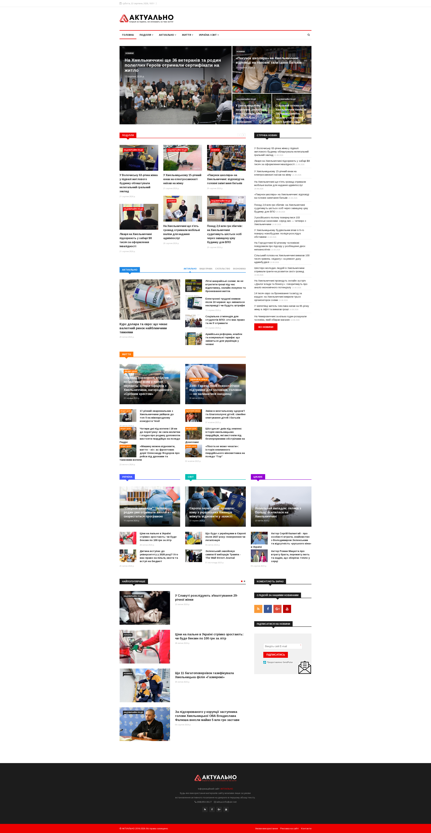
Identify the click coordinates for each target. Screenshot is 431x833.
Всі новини (265, 327)
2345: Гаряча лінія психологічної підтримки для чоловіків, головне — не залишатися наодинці (215, 390)
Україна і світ (208, 34)
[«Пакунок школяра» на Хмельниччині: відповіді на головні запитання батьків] (226, 158)
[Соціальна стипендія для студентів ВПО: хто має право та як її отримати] (193, 321)
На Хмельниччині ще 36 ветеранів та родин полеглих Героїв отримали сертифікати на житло (173, 65)
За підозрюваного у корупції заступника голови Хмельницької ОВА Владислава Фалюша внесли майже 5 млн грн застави (207, 716)
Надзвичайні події (246, 99)
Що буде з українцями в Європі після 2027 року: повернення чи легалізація (225, 537)
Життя (187, 34)
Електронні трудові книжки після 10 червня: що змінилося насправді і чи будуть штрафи (225, 302)
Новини (129, 53)
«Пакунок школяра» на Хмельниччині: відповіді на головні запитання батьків (225, 179)
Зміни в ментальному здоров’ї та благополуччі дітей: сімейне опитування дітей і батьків (225, 414)
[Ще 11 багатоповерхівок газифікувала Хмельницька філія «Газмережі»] (145, 685)
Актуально (167, 34)
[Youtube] (226, 809)
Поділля (146, 34)
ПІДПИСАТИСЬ (275, 654)
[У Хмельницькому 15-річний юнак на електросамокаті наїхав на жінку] (182, 158)
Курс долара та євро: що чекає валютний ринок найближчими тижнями (143, 328)
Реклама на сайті (289, 828)
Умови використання (266, 828)
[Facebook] (212, 809)
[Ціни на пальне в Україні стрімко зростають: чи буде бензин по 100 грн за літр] (128, 538)
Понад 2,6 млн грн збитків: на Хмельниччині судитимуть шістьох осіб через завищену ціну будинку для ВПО (225, 234)
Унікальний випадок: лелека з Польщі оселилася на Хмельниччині (278, 512)
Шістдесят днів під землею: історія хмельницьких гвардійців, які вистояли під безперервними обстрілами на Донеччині (215, 435)
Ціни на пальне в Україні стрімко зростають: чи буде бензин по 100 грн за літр (158, 537)
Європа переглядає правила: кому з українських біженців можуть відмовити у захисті (212, 512)
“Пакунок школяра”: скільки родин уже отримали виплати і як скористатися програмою (149, 512)
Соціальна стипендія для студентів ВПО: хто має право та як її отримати (225, 320)
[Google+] (219, 809)
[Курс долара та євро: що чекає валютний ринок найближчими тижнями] (150, 299)
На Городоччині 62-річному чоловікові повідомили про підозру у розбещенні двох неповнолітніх (279, 246)
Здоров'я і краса (198, 379)
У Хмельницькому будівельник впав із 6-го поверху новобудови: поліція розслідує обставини (279, 233)
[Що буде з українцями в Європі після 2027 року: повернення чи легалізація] (193, 538)
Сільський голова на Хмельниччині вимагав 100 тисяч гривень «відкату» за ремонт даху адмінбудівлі (290, 113)
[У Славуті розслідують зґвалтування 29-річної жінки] (145, 608)
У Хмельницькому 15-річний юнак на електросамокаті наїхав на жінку (182, 179)
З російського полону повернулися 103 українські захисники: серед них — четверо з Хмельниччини (280, 221)
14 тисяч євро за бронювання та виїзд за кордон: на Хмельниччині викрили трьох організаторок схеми (278, 296)
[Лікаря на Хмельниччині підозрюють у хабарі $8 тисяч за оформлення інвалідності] (139, 217)
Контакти (306, 828)
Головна (128, 34)
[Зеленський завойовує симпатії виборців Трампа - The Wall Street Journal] (193, 555)
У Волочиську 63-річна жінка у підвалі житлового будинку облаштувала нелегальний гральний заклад (139, 183)
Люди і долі (131, 371)
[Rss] (205, 809)
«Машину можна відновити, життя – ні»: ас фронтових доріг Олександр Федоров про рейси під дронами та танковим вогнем (150, 453)
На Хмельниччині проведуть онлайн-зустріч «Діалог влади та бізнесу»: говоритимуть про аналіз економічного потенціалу (280, 284)
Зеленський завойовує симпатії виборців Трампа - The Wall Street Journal (223, 554)
